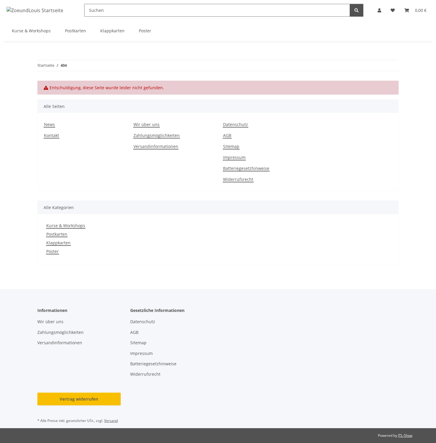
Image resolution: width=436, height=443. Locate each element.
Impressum (234, 157)
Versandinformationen (155, 146)
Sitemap (231, 146)
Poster (52, 251)
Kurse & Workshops (65, 225)
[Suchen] (356, 10)
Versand (111, 420)
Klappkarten (58, 243)
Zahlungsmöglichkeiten (156, 135)
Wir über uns (146, 124)
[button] (379, 10)
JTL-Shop (405, 435)
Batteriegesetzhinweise (246, 168)
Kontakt (51, 135)
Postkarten (56, 234)
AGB (227, 135)
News (49, 124)
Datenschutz (235, 124)
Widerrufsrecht (238, 179)
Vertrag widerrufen (79, 399)
